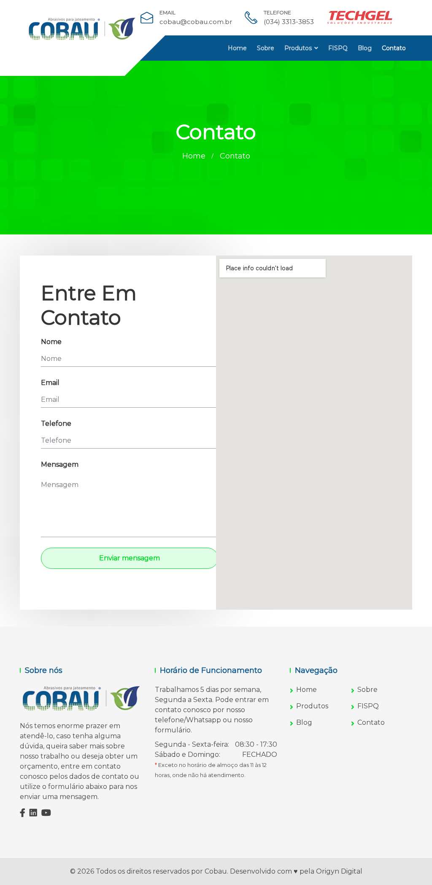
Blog (365, 48)
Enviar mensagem (129, 558)
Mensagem (59, 464)
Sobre (265, 48)
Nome (51, 342)
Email (50, 383)
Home (237, 48)
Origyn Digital (339, 871)
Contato (394, 48)
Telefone (56, 424)
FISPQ (338, 48)
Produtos (298, 48)
